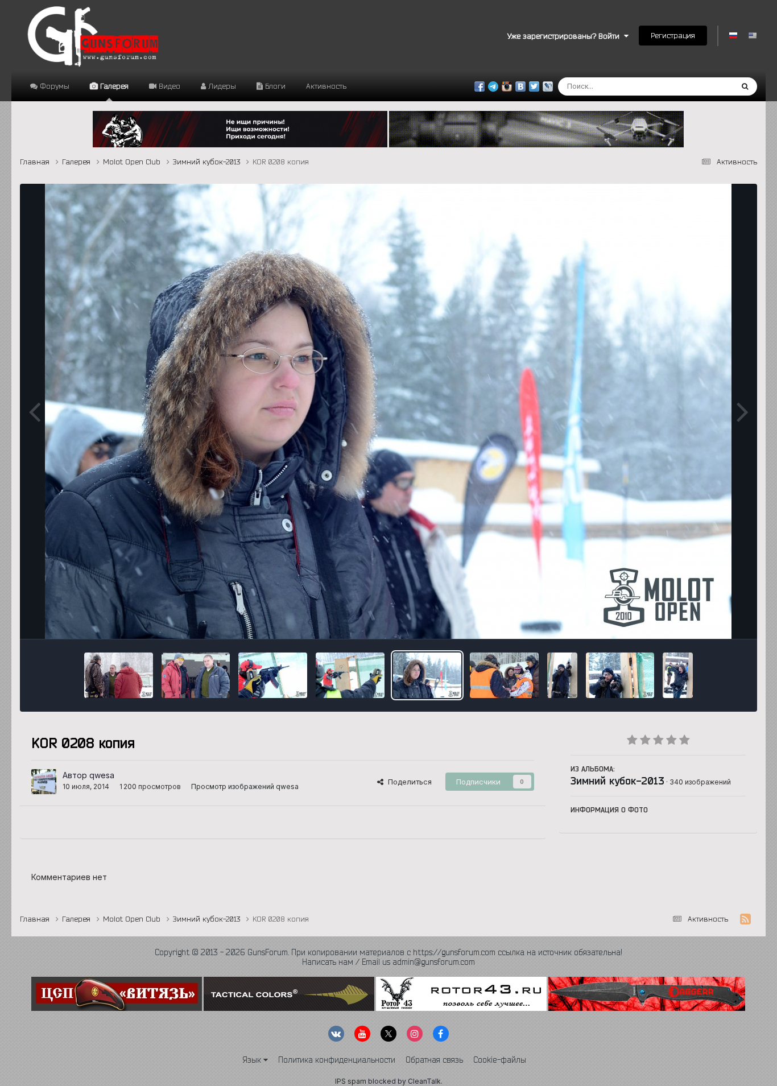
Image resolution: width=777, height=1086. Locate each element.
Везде (706, 86)
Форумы (53, 86)
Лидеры (221, 86)
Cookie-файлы (499, 1059)
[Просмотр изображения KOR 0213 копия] (350, 675)
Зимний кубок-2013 (617, 780)
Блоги (274, 86)
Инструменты (707, 618)
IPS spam (350, 1081)
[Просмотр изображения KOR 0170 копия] (562, 675)
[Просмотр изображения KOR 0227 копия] (196, 675)
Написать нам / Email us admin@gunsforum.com (388, 962)
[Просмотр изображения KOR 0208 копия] (427, 675)
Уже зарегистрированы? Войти (565, 36)
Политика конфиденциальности (336, 1059)
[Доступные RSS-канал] (745, 919)
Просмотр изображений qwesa (245, 786)
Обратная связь (434, 1059)
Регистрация (673, 35)
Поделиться (407, 781)
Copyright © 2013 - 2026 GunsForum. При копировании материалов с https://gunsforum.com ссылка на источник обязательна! (388, 952)
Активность (326, 86)
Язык (252, 1059)
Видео (168, 86)
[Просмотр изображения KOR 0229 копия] (118, 675)
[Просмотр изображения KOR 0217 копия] (272, 675)
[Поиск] (745, 86)
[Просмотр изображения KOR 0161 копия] (678, 675)
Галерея (113, 86)
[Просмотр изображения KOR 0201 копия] (504, 675)
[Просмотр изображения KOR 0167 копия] (620, 675)
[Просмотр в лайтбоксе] (388, 411)
